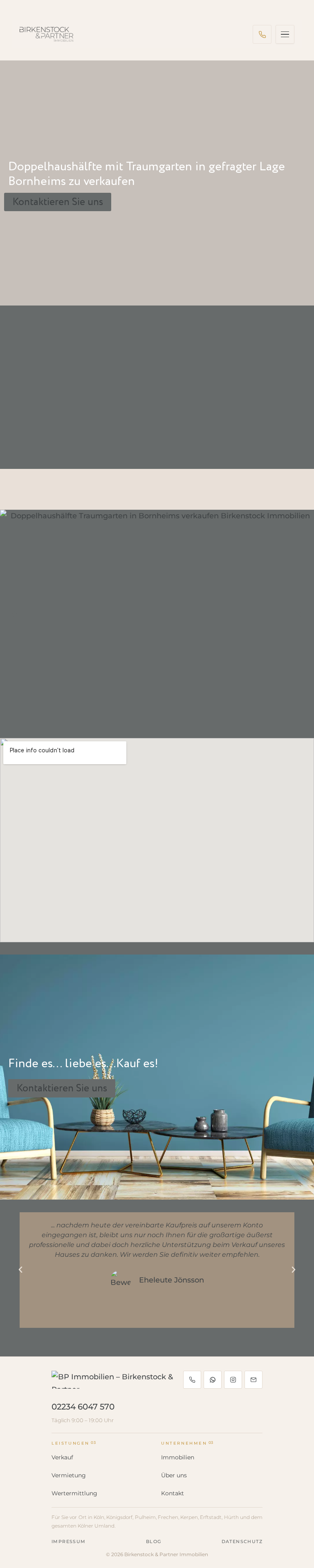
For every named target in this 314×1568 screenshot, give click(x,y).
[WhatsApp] (213, 1380)
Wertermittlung (74, 1493)
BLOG (153, 1541)
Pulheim (145, 1517)
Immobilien (177, 1457)
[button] (14, 617)
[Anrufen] (262, 34)
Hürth (231, 1517)
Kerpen (189, 1517)
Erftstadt (211, 1517)
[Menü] (285, 34)
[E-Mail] (253, 1380)
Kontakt (172, 1493)
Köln (99, 1517)
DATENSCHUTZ (242, 1541)
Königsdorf (119, 1517)
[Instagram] (233, 1380)
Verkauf (62, 1457)
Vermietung (69, 1475)
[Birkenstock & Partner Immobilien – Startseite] (46, 34)
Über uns (174, 1475)
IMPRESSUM (69, 1541)
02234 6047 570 (83, 1407)
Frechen (168, 1517)
